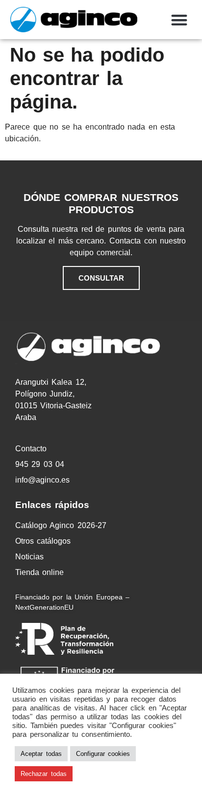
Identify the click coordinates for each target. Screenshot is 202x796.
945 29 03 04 (40, 464)
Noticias (29, 557)
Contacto (31, 448)
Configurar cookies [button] (103, 753)
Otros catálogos (43, 541)
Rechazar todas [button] (44, 773)
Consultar (101, 278)
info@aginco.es (42, 480)
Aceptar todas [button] (41, 753)
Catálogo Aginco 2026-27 (60, 525)
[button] (179, 20)
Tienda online (39, 572)
